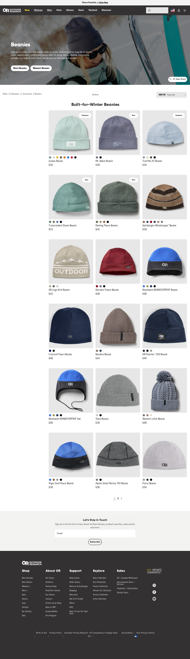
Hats (24, 595)
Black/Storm (57, 286)
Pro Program (51, 616)
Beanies (38, 94)
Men (49, 10)
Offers (72, 603)
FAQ (71, 607)
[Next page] (121, 498)
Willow (147, 286)
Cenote (151, 286)
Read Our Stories (53, 591)
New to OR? (51, 607)
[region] (95, 2)
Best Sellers (27, 582)
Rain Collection (99, 578)
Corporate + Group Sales (127, 589)
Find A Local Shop (53, 603)
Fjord (144, 157)
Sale (24, 616)
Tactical (25, 607)
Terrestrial (147, 415)
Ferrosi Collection (100, 595)
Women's (26, 586)
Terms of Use (41, 633)
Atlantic (100, 351)
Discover (106, 10)
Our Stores (50, 595)
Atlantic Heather (155, 222)
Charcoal (147, 480)
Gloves (25, 599)
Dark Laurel (97, 222)
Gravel (54, 222)
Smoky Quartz (97, 157)
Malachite (50, 222)
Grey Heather (151, 351)
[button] (184, 10)
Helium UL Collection (102, 591)
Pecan (104, 222)
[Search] (142, 10)
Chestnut (151, 157)
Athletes (49, 582)
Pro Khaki (147, 157)
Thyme (50, 157)
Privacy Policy (55, 633)
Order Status (74, 582)
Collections (14, 94)
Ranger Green (61, 157)
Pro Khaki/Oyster (50, 286)
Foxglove (72, 157)
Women (38, 10)
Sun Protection (99, 582)
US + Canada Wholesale (127, 578)
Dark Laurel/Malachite (54, 286)
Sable (100, 222)
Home (5, 94)
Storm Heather (54, 351)
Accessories (27, 94)
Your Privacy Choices (145, 633)
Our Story (50, 578)
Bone (151, 415)
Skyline (57, 222)
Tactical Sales (122, 593)
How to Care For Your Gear (78, 613)
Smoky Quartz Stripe (147, 222)
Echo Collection (99, 599)
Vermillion (97, 286)
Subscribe (95, 542)
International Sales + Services (126, 583)
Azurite (68, 157)
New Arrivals (27, 578)
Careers (49, 599)
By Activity (27, 612)
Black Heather (162, 222)
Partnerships (51, 586)
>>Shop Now (102, 3)
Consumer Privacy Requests (76, 633)
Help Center (74, 578)
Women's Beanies (41, 68)
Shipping (73, 591)
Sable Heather (158, 222)
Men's (24, 591)
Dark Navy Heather (144, 351)
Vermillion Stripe (151, 222)
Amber (57, 157)
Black (75, 157)
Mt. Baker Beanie (179, 79)
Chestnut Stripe (144, 222)
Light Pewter (54, 157)
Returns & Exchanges (78, 586)
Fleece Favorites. (89, 3)
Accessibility (127, 633)
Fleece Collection (100, 586)
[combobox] (157, 10)
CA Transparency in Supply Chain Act (103, 634)
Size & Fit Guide (76, 599)
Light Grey (97, 415)
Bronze (64, 157)
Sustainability (52, 612)
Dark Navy (50, 351)
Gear (24, 603)
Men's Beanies (20, 68)
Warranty (73, 595)
